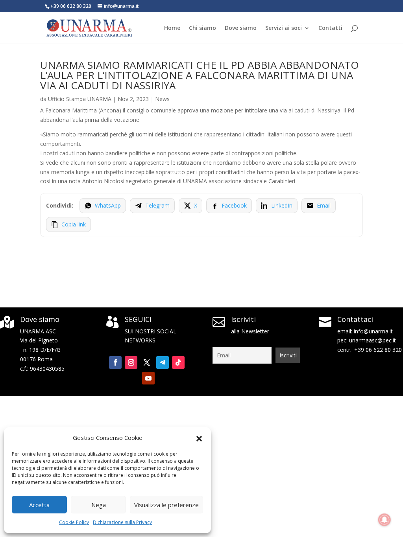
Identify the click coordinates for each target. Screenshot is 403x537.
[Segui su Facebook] (115, 362)
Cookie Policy (74, 522)
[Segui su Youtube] (148, 378)
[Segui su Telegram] (162, 362)
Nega (98, 505)
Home (172, 28)
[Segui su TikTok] (178, 362)
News (162, 99)
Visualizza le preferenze (166, 505)
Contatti (330, 28)
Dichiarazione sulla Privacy (122, 522)
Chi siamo (202, 28)
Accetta (39, 505)
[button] (199, 438)
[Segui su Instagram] (131, 362)
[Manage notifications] (384, 519)
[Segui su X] (146, 362)
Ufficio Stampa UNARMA (79, 99)
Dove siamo (241, 28)
